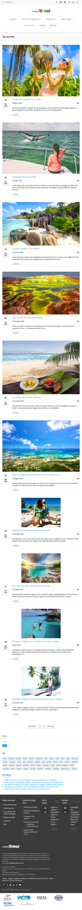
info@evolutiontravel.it (16, 863)
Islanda (38, 762)
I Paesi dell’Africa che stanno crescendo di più (27, 318)
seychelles (6, 769)
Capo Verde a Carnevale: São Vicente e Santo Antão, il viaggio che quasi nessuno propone (33, 785)
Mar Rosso (75, 762)
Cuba (57, 758)
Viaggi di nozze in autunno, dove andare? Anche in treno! (31, 530)
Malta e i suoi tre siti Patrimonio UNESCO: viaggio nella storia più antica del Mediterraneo (33, 782)
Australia (18, 758)
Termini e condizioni (20, 878)
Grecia (19, 762)
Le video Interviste (32, 826)
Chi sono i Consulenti (30, 807)
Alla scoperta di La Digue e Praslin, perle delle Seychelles (31, 586)
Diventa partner (9, 808)
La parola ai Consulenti (31, 822)
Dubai (62, 758)
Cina (45, 758)
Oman (32, 765)
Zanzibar (74, 769)
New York (25, 765)
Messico (19, 765)
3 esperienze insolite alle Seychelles (24, 177)
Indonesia (30, 762)
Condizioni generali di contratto (38, 878)
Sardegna (65, 765)
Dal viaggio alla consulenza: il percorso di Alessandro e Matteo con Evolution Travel (31, 787)
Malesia (55, 762)
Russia (58, 765)
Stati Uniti (32, 769)
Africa (4, 758)
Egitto (68, 758)
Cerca (4, 745)
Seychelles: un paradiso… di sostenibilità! (25, 249)
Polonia (38, 765)
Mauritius (11, 765)
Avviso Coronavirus (16, 880)
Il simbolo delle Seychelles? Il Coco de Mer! (26, 99)
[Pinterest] (69, 2)
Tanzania (48, 769)
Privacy (4, 878)
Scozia (72, 765)
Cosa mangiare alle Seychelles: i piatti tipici (26, 397)
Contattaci (8, 2)
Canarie (31, 758)
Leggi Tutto (15, 114)
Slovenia (19, 769)
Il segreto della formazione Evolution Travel (30, 832)
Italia (54, 25)
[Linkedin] (73, 2)
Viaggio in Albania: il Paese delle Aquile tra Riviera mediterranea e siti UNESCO (30, 780)
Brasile (25, 758)
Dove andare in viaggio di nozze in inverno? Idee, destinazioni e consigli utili (37, 699)
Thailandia (56, 769)
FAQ (5, 824)
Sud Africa (40, 769)
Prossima (51, 726)
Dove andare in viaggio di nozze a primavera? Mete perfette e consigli (35, 641)
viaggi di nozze (65, 769)
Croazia (51, 758)
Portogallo (46, 765)
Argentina (11, 758)
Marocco (67, 762)
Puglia (52, 765)
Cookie (10, 878)
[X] (77, 2)
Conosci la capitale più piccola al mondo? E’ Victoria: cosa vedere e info (35, 475)
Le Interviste (30, 824)
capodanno (39, 758)
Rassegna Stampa (9, 817)
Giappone (12, 762)
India (24, 762)
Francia (5, 762)
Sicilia (12, 769)
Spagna (25, 769)
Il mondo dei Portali (10, 805)
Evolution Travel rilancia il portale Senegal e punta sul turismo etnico (27, 789)
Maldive (49, 762)
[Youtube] (65, 2)
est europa (75, 758)
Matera (5, 765)
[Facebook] (56, 2)
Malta (61, 762)
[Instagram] (61, 2)
